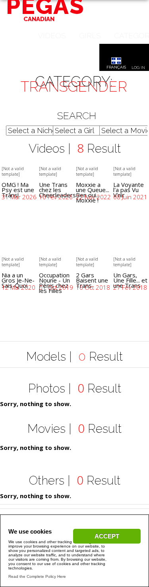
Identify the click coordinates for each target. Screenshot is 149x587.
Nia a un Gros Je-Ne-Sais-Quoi (18, 280)
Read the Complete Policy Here (37, 576)
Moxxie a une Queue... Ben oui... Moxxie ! (92, 192)
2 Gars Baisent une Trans (92, 280)
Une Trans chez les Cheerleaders (57, 190)
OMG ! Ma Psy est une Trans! (18, 190)
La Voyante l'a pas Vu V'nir (128, 190)
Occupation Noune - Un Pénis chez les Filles (54, 282)
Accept (107, 536)
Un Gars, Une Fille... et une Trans (130, 280)
